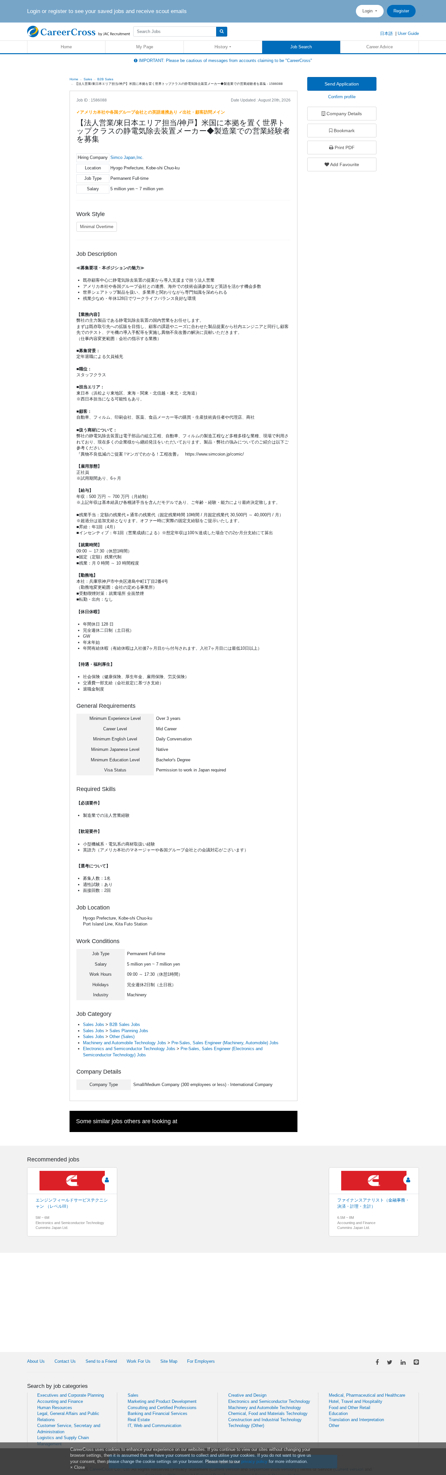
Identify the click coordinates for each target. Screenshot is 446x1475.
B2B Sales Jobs (124, 1024)
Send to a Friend (101, 1361)
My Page (144, 46)
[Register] (107, 1180)
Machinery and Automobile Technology (264, 1407)
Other (334, 1425)
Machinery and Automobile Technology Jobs (124, 1042)
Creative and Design (247, 1395)
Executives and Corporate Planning (70, 1395)
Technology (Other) (246, 1425)
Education (338, 1413)
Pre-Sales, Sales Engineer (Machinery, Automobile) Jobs (225, 1042)
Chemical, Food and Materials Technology (268, 1413)
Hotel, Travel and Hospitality (355, 1401)
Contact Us (65, 1361)
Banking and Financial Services (157, 1413)
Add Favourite (344, 164)
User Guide (408, 33)
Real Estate (139, 1419)
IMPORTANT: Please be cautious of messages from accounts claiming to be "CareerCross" (224, 60)
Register (401, 10)
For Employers (201, 1361)
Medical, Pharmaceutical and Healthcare (367, 1395)
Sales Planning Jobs (128, 1030)
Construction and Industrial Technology (265, 1419)
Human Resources (54, 1407)
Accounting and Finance (60, 1401)
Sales (133, 1395)
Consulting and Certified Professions (162, 1407)
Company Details (343, 113)
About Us (36, 1361)
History (221, 46)
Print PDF (344, 147)
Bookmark (343, 130)
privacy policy (254, 1461)
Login (368, 10)
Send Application (342, 83)
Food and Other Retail (349, 1407)
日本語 (386, 33)
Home (66, 46)
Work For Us (139, 1361)
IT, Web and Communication (154, 1425)
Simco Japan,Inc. (127, 157)
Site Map (168, 1361)
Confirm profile (342, 96)
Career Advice (379, 46)
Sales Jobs (93, 1024)
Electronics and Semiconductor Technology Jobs (129, 1048)
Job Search (301, 46)
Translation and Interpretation (356, 1419)
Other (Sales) (122, 1036)
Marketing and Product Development (162, 1401)
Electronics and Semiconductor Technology (269, 1401)
